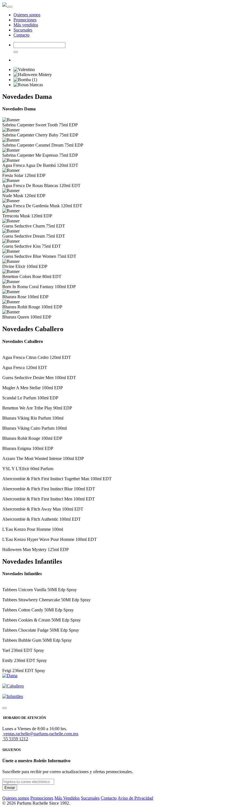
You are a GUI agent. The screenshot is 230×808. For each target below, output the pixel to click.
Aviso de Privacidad (135, 798)
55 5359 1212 (15, 738)
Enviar (9, 788)
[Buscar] (15, 52)
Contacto (21, 35)
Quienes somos (26, 14)
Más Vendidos (67, 798)
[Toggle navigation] (10, 7)
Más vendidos (25, 24)
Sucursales (22, 30)
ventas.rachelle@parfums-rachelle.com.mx (40, 733)
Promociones (24, 19)
